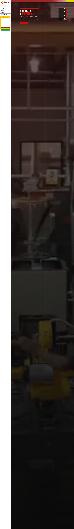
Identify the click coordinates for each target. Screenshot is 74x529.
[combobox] (2, 23)
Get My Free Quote (5, 27)
